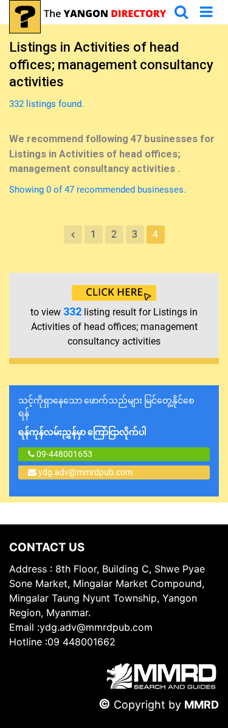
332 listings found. (46, 103)
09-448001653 (63, 454)
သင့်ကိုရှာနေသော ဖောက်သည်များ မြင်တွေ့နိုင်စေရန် (106, 416)
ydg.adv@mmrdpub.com (85, 472)
